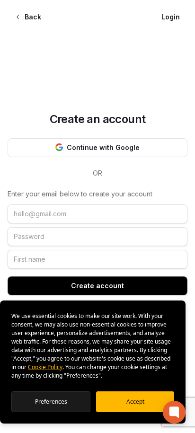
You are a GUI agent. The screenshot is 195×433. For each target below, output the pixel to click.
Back (33, 17)
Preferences (51, 402)
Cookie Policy (45, 367)
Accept (135, 402)
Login (170, 17)
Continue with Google (103, 147)
